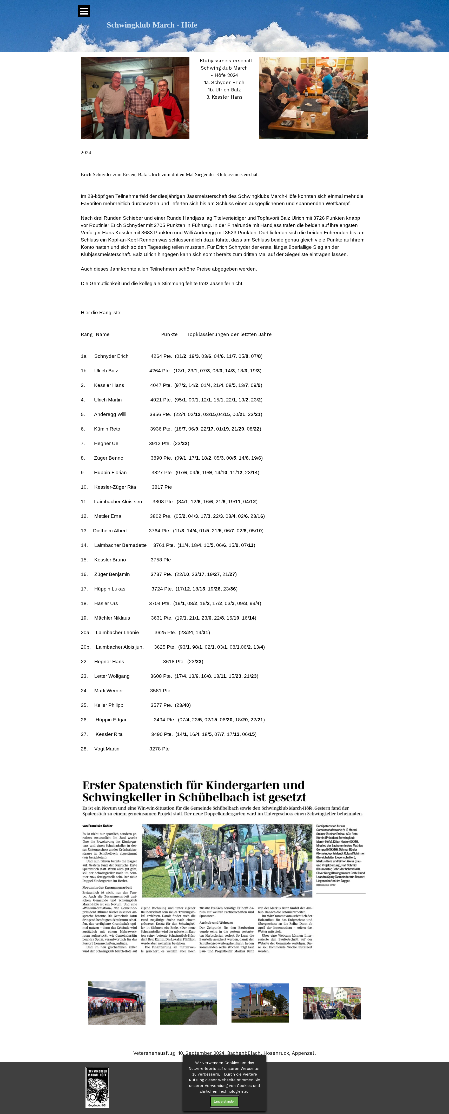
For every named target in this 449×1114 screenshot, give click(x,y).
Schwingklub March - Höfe (152, 25)
